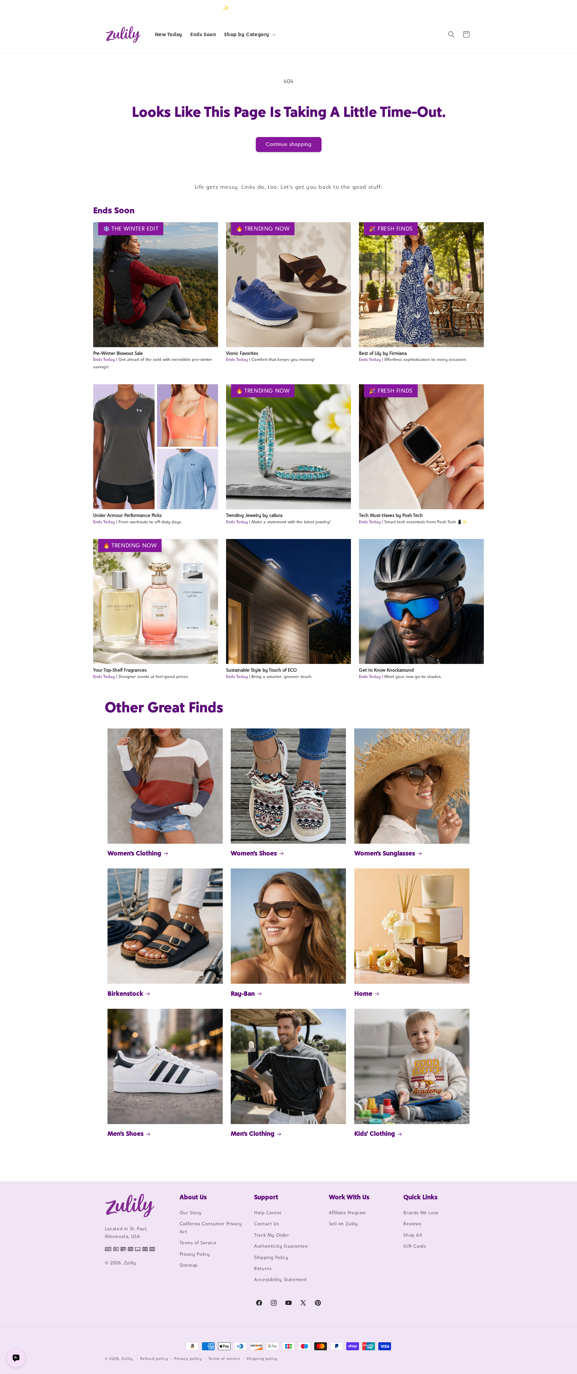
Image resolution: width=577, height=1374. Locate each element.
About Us (193, 1197)
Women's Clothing (134, 853)
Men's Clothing (252, 1133)
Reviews (412, 1223)
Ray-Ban (243, 993)
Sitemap (189, 1265)
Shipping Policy (271, 1257)
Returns (262, 1268)
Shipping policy (262, 1358)
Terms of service (224, 1358)
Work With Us (349, 1197)
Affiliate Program (347, 1212)
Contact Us (266, 1223)
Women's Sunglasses (384, 853)
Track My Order (271, 1235)
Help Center (268, 1212)
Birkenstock (125, 993)
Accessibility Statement (280, 1279)
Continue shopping (289, 144)
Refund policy (154, 1358)
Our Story (191, 1212)
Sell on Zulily (343, 1223)
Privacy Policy (195, 1254)
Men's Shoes (126, 1133)
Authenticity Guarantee (281, 1246)
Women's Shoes (254, 853)
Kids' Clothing (374, 1133)
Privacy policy (188, 1358)
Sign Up (461, 8)
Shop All (412, 1235)
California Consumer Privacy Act (211, 1227)
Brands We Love (420, 1212)
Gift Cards (414, 1246)
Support (266, 1197)
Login (441, 8)
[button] (249, 34)
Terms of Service (198, 1242)
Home (363, 993)
